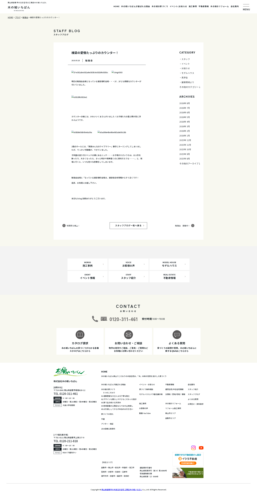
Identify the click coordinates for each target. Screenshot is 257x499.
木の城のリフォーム (219, 6)
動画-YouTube (145, 413)
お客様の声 (143, 408)
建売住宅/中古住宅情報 (174, 389)
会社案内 (235, 6)
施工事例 (193, 6)
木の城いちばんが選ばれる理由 (135, 6)
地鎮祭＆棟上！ (73, 225)
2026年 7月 (184, 107)
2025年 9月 (184, 154)
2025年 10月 (185, 149)
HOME (117, 6)
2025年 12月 (185, 140)
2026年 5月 (184, 117)
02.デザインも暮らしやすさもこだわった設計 (119, 399)
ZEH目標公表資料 (108, 428)
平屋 (103, 419)
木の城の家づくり (160, 6)
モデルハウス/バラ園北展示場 (150, 394)
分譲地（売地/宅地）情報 (175, 394)
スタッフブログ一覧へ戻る (131, 225)
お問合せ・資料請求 (195, 404)
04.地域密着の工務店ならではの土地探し (117, 406)
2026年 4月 (184, 121)
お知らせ (186, 68)
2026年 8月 (184, 103)
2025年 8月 (184, 158)
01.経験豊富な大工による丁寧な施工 (115, 396)
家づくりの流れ (107, 414)
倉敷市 (103, 467)
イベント (186, 63)
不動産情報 (204, 6)
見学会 (185, 77)
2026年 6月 (184, 112)
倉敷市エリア (170, 418)
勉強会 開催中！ (182, 225)
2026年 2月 (184, 130)
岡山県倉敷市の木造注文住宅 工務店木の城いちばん (121, 489)
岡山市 (110, 467)
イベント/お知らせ (178, 6)
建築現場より (188, 82)
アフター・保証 (107, 423)
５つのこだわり (108, 392)
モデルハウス (188, 73)
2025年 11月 (185, 144)
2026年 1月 (184, 135)
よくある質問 (193, 399)
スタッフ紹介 (193, 389)
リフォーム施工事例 (173, 408)
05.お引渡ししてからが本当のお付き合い (117, 409)
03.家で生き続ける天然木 (111, 402)
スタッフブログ (194, 394)
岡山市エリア (170, 413)
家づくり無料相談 (146, 389)
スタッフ (186, 59)
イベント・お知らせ (147, 384)
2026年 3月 (184, 126)
